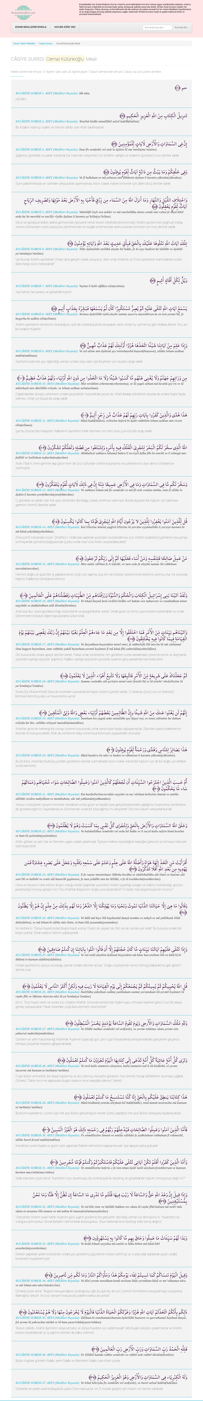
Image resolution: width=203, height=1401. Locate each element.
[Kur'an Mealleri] (23, 12)
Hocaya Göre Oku (64, 27)
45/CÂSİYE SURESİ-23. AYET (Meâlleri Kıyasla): (48, 874)
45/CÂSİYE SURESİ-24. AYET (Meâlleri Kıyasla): (48, 918)
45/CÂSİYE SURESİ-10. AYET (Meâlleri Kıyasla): (48, 383)
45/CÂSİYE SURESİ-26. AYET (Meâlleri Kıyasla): (48, 992)
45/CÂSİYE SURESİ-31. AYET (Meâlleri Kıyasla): (48, 1168)
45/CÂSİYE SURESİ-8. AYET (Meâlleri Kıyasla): (47, 314)
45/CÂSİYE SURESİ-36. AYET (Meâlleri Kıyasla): (48, 1354)
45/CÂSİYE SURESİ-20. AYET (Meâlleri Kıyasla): (48, 755)
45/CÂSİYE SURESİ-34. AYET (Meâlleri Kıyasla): (48, 1280)
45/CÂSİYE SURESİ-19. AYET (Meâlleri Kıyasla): (48, 718)
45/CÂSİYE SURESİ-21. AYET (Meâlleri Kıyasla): (48, 794)
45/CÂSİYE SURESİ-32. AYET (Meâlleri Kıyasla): (48, 1206)
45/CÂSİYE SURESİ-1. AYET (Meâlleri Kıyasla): (47, 93)
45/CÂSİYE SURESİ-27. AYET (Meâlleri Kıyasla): (48, 1029)
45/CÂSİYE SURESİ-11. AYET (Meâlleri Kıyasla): (48, 420)
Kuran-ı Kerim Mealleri (24, 43)
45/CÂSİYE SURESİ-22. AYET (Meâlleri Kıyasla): (48, 831)
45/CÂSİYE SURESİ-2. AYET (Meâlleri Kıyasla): (47, 121)
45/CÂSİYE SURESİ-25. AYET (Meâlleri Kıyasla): (48, 955)
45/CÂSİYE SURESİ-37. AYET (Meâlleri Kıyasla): (48, 1382)
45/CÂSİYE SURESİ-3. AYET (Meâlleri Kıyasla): (47, 149)
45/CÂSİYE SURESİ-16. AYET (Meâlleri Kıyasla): (48, 601)
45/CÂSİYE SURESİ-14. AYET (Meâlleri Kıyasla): (48, 527)
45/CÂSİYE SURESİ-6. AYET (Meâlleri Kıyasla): (47, 249)
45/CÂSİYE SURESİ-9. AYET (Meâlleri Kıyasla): (47, 351)
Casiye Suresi (45, 43)
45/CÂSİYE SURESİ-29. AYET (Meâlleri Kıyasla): (48, 1102)
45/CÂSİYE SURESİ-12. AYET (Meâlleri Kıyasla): (48, 453)
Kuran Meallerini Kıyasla (30, 27)
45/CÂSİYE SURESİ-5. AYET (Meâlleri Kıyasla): (47, 212)
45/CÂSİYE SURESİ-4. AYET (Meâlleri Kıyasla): (47, 177)
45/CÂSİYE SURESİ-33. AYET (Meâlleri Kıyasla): (48, 1243)
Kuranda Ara (181, 27)
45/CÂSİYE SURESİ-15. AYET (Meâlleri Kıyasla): (48, 564)
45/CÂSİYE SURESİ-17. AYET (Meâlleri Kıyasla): (48, 644)
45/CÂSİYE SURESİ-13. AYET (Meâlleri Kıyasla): (48, 490)
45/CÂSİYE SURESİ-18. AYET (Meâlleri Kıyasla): (48, 681)
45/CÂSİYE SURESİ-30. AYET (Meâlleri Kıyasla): (48, 1135)
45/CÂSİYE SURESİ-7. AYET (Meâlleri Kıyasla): (47, 286)
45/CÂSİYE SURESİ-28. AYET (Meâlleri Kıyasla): (48, 1066)
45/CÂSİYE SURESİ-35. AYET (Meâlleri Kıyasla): (48, 1317)
